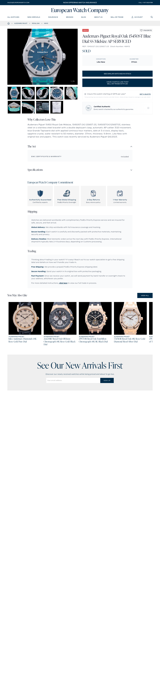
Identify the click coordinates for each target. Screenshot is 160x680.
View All (145, 295)
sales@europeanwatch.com (18, 2)
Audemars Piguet (20, 23)
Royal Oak (36, 23)
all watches (13, 17)
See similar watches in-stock (117, 73)
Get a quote (145, 94)
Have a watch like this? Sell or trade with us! (117, 83)
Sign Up (107, 380)
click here (63, 283)
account (138, 17)
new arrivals (33, 17)
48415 (46, 23)
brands (69, 17)
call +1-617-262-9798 (146, 2)
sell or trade (117, 17)
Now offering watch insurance (80, 3)
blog (83, 17)
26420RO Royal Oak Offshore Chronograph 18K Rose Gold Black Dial (59, 342)
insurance (53, 17)
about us (98, 17)
